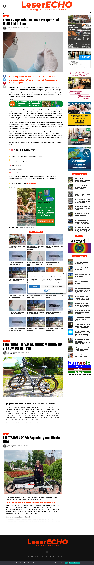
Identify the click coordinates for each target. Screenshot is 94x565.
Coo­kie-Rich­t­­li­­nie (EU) (61, 556)
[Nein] (92, 563)
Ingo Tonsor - (12, 29)
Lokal (28, 13)
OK (66, 562)
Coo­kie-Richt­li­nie (47, 289)
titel (34, 227)
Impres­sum (46, 291)
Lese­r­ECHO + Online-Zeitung (48, 556)
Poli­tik (32, 13)
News (14, 13)
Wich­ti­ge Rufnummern (75, 13)
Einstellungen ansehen (58, 286)
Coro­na (45, 13)
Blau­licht (51, 13)
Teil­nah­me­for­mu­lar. (31, 183)
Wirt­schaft (39, 13)
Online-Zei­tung (21, 13)
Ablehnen (46, 286)
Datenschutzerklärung (74, 562)
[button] (64, 274)
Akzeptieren (34, 286)
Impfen (22, 227)
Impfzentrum (28, 227)
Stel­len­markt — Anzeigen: (62, 13)
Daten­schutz (46, 290)
